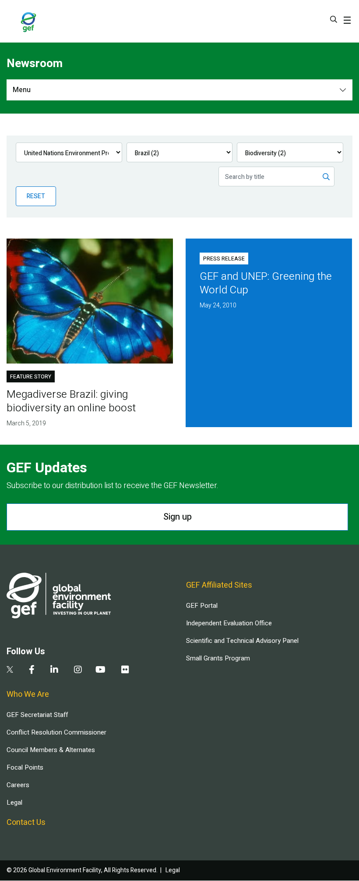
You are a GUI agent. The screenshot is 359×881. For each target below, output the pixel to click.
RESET (36, 196)
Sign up (177, 516)
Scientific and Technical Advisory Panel (242, 641)
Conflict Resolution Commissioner (56, 732)
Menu (22, 90)
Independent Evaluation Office (229, 623)
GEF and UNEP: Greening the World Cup (266, 283)
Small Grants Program (218, 658)
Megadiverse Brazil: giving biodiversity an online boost (71, 401)
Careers (18, 785)
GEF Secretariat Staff (37, 715)
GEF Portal (202, 605)
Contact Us (26, 822)
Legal (14, 802)
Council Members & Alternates (51, 750)
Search (333, 19)
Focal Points (25, 767)
